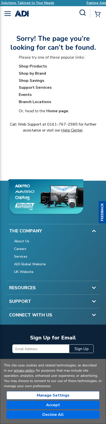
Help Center (72, 130)
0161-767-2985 (62, 124)
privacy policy (24, 370)
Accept (53, 405)
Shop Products (33, 66)
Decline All (53, 414)
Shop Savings (31, 80)
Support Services (35, 87)
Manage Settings (53, 395)
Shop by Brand (32, 73)
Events (25, 94)
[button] (102, 212)
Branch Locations (35, 102)
